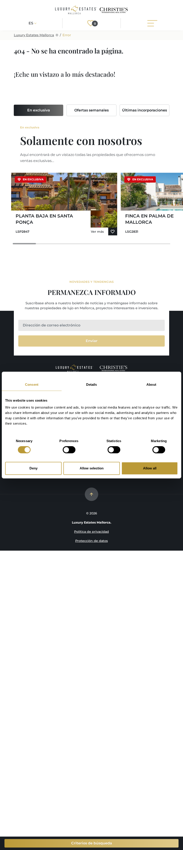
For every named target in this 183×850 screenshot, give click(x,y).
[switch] (69, 449)
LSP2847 (22, 231)
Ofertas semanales (91, 110)
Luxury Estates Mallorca (34, 35)
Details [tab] (91, 384)
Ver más (97, 231)
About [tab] (151, 384)
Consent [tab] (31, 384)
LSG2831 (131, 231)
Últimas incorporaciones (144, 110)
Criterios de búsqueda (91, 843)
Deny (33, 468)
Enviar (92, 341)
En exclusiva (38, 110)
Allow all (149, 468)
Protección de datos (91, 541)
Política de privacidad (91, 532)
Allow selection (92, 468)
